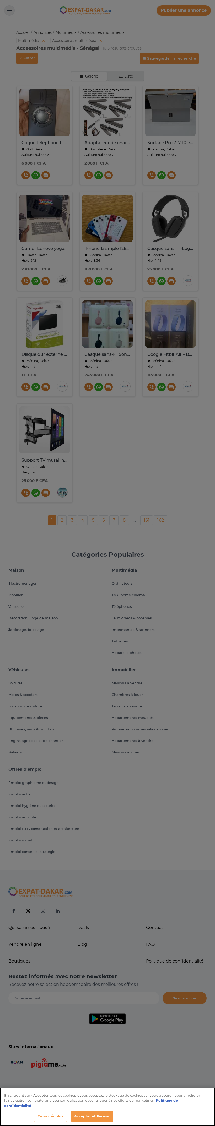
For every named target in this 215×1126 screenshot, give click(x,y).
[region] (107, 1107)
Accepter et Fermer (92, 1116)
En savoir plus (50, 1116)
